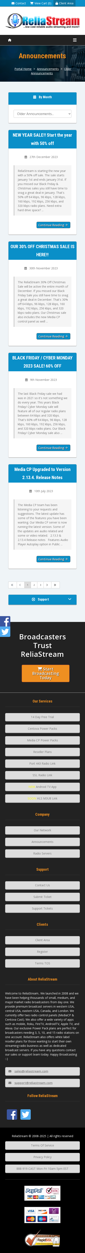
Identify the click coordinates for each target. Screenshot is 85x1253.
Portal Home (23, 69)
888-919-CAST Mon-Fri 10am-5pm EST (42, 1169)
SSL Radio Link (42, 775)
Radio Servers (42, 853)
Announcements (48, 69)
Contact (20, 3)
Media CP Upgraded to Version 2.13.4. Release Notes (42, 473)
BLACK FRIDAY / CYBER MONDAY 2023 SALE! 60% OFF (42, 362)
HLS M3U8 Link (42, 798)
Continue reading (51, 225)
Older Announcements (51, 71)
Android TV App (42, 787)
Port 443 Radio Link (42, 763)
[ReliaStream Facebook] (12, 1114)
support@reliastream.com (33, 1083)
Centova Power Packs (42, 729)
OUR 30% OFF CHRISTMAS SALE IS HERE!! (42, 250)
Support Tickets (42, 908)
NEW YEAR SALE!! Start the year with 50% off (42, 139)
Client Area (66, 3)
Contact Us (42, 885)
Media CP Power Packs (42, 740)
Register (42, 952)
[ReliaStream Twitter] (25, 1114)
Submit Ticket (42, 897)
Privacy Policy (42, 1157)
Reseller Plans (42, 752)
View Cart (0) (42, 3)
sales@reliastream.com (31, 1071)
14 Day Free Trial (42, 717)
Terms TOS (42, 963)
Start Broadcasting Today (45, 673)
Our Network (42, 830)
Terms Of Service (42, 1145)
